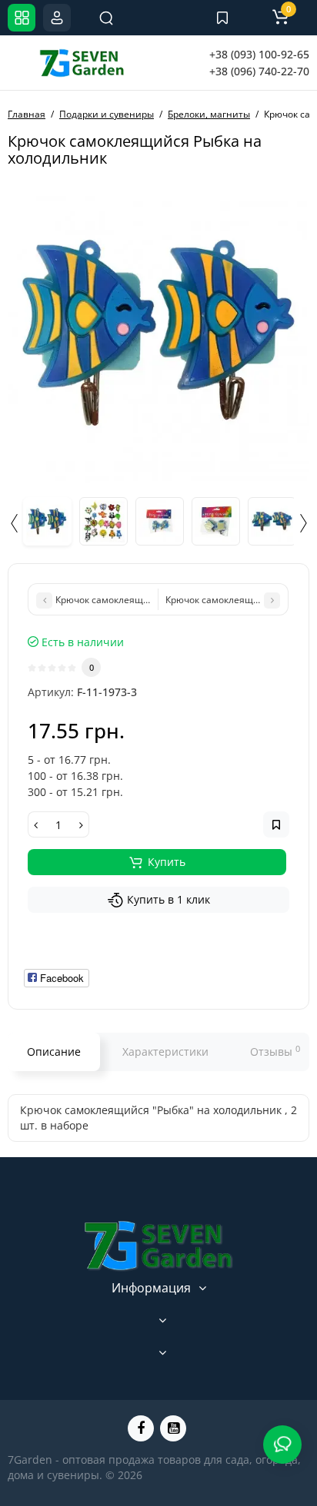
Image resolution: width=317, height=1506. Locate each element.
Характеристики (165, 1051)
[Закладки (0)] (222, 17)
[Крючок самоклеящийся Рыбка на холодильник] (158, 332)
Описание (54, 1051)
